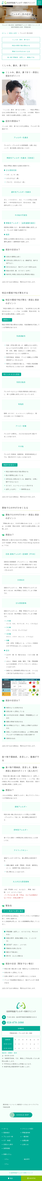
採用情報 (7, 1148)
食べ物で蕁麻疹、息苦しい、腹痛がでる (20, 57)
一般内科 (25, 1136)
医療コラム (8, 1154)
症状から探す (8, 1144)
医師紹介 (7, 1132)
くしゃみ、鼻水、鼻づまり (21, 39)
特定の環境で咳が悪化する (21, 45)
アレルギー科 (8, 1136)
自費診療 (25, 1140)
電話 (11, 1178)
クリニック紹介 (28, 1128)
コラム (6, 1159)
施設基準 (27, 1159)
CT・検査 (7, 1140)
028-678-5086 (15, 1022)
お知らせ (25, 1144)
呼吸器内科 (26, 1132)
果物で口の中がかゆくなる (21, 51)
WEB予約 (32, 1178)
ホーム (6, 1128)
